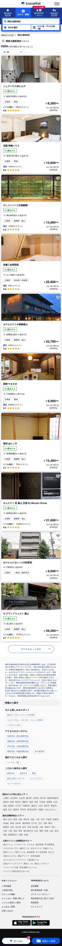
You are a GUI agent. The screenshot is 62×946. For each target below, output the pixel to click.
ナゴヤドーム (19, 844)
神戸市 (43, 798)
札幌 (26, 834)
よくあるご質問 (8, 906)
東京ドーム (8, 844)
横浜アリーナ (23, 855)
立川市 (18, 805)
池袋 (32, 819)
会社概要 (34, 885)
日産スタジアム (10, 855)
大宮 (43, 819)
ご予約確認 (6, 885)
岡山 (53, 826)
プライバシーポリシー (40, 894)
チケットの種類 (8, 894)
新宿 (15, 819)
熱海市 (6, 801)
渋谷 (20, 819)
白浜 (55, 801)
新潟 (57, 830)
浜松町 (18, 823)
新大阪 (35, 826)
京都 (29, 826)
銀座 (12, 801)
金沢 (24, 826)
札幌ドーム (48, 848)
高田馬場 (26, 823)
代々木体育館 (41, 852)
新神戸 (47, 826)
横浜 (50, 823)
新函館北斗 (13, 834)
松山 (10, 809)
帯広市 (23, 809)
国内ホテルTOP (7, 35)
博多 (15, 830)
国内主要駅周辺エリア (12, 815)
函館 (21, 834)
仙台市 (22, 798)
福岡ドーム (24, 848)
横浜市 (29, 798)
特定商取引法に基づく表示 (42, 898)
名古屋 (18, 826)
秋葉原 (56, 819)
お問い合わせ (7, 910)
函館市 (25, 801)
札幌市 (41, 809)
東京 (5, 819)
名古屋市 (14, 798)
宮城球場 (30, 852)
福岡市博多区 (53, 798)
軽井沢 (18, 801)
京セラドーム (36, 848)
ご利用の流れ (7, 890)
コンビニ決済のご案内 (11, 902)
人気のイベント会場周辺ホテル (16, 840)
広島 (5, 830)
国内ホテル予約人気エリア (14, 794)
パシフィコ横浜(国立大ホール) (16, 871)
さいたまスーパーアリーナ (14, 859)
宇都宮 (49, 819)
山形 (51, 830)
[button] (17, 27)
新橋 (12, 823)
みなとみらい (51, 809)
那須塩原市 (32, 809)
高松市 (54, 805)
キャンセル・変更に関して (13, 898)
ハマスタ (30, 844)
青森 (5, 834)
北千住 (34, 823)
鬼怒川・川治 (37, 805)
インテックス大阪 (10, 867)
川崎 (45, 823)
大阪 (41, 826)
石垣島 (42, 801)
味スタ (51, 852)
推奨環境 (34, 902)
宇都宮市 (26, 805)
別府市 (47, 805)
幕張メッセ (28, 863)
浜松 (5, 805)
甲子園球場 (49, 844)
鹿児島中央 (28, 830)
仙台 (36, 830)
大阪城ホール (33, 859)
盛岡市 (11, 805)
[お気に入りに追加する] (58, 59)
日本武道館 (35, 855)
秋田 (46, 830)
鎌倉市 (16, 809)
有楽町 (6, 823)
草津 (36, 801)
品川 (10, 819)
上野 (37, 819)
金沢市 (36, 798)
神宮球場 (39, 844)
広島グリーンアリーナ (12, 863)
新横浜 (6, 826)
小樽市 (6, 798)
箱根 (31, 801)
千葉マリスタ (19, 852)
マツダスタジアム (10, 848)
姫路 (5, 809)
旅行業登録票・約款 (39, 890)
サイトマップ (36, 906)
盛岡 (41, 830)
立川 (40, 823)
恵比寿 (26, 819)
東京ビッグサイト (42, 863)
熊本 (20, 830)
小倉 (10, 830)
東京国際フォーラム (28, 867)
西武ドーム (8, 852)
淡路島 (49, 801)
